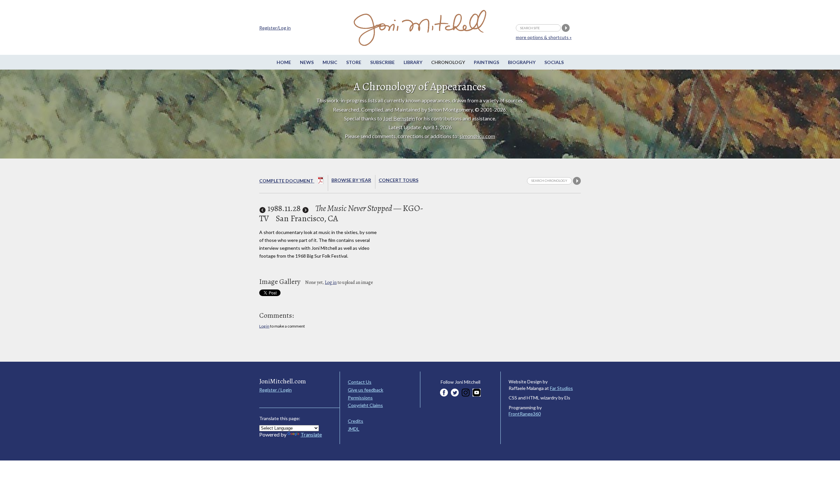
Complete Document (286, 180)
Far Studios (561, 388)
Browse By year (351, 180)
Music (330, 62)
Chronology (448, 62)
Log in (331, 282)
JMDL (353, 429)
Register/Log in (275, 28)
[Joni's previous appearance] (262, 208)
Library (413, 62)
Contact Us (359, 382)
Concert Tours (398, 180)
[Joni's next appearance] (305, 208)
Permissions (360, 397)
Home (284, 62)
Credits (355, 421)
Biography (522, 62)
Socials (554, 62)
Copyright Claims (365, 405)
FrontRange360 (525, 414)
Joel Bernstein (399, 118)
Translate (311, 434)
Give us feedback (365, 390)
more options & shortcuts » (544, 37)
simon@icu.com (477, 136)
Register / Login (275, 390)
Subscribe (382, 62)
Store (353, 62)
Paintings (486, 62)
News (307, 62)
